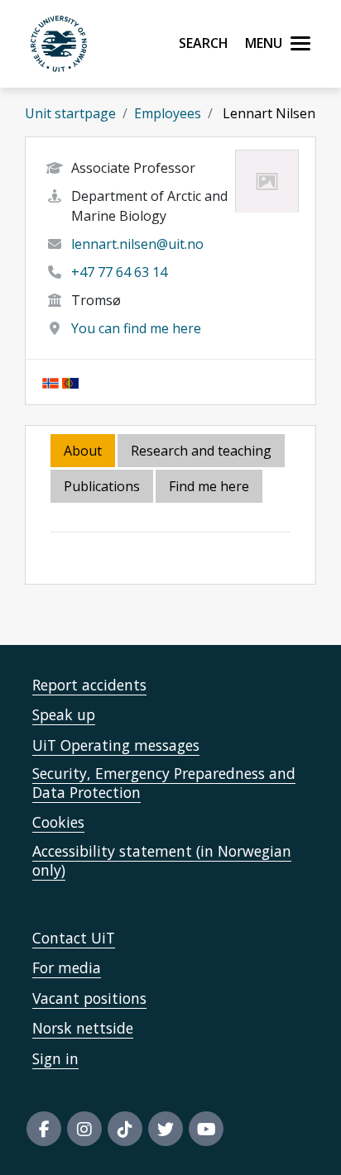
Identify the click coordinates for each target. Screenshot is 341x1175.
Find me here (209, 486)
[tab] (103, 487)
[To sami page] (70, 382)
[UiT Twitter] (165, 1128)
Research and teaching (201, 451)
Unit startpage (70, 113)
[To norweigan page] (50, 382)
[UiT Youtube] (206, 1128)
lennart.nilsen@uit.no (137, 244)
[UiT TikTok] (125, 1128)
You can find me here (136, 328)
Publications (102, 486)
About (83, 451)
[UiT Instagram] (84, 1128)
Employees (167, 113)
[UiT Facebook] (43, 1128)
